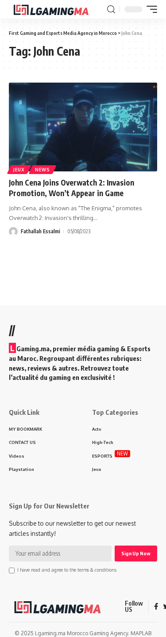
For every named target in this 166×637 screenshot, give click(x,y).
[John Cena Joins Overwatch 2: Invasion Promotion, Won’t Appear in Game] (83, 127)
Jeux (19, 169)
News (42, 169)
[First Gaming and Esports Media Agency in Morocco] (57, 9)
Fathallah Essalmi (40, 231)
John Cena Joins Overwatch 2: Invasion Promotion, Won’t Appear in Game (71, 188)
